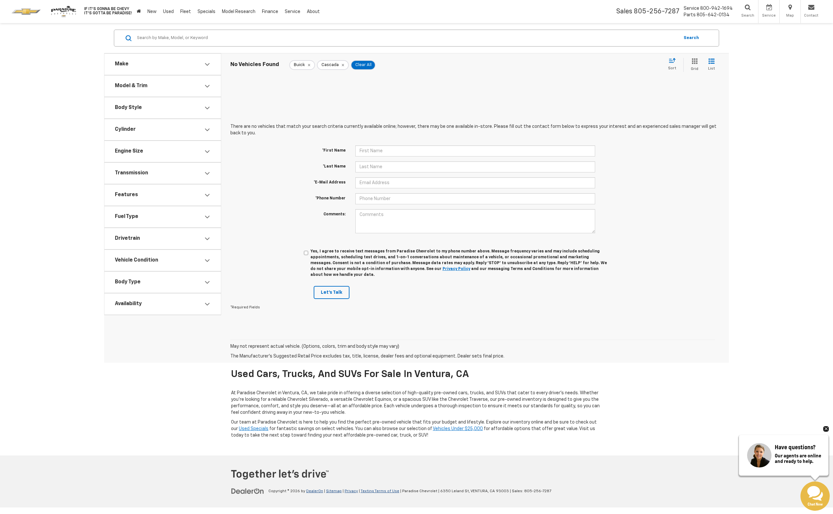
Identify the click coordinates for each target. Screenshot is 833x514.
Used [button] (168, 11)
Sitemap (334, 491)
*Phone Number (330, 198)
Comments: (334, 214)
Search (691, 38)
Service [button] (292, 11)
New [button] (152, 11)
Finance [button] (270, 11)
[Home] (138, 11)
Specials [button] (206, 11)
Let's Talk (331, 292)
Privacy (351, 491)
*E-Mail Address (330, 182)
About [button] (313, 11)
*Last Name (334, 167)
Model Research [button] (238, 11)
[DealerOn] (247, 491)
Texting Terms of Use (380, 491)
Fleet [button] (185, 11)
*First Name (334, 151)
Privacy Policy (456, 269)
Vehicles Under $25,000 (458, 428)
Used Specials (253, 428)
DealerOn (314, 491)
